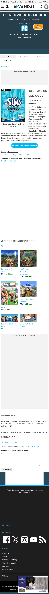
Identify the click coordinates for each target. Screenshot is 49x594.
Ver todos (5, 246)
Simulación (21, 19)
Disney (34, 2)
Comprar (38, 27)
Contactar (5, 556)
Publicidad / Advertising (9, 560)
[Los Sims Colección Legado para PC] (28, 318)
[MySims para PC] (9, 293)
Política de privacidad (9, 563)
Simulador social (34, 19)
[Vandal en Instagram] (24, 539)
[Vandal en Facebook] (6, 539)
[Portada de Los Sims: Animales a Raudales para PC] (13, 105)
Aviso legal (5, 566)
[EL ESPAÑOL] (46, 6)
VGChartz (5, 576)
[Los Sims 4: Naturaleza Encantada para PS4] (28, 258)
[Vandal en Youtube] (33, 539)
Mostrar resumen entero (24, 145)
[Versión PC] (24, 28)
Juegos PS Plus (43, 2)
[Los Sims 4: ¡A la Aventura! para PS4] (9, 258)
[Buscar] (41, 7)
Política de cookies (8, 569)
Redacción (5, 553)
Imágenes (8, 60)
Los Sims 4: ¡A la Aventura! (7, 270)
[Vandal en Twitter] (15, 539)
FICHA (8, 56)
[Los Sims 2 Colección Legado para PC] (9, 318)
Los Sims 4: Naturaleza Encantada (24, 271)
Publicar (7, 469)
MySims (4, 307)
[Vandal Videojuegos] (24, 6)
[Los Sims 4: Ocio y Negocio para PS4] (28, 288)
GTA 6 (5, 2)
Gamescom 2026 (25, 2)
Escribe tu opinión (8, 161)
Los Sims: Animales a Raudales (24, 14)
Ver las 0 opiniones (9, 442)
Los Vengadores (13, 2)
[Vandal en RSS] (42, 539)
